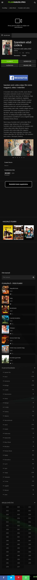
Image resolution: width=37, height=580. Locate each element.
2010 (18, 525)
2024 (29, 507)
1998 (18, 540)
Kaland (6, 429)
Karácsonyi (7, 433)
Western (6, 490)
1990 (7, 552)
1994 (29, 544)
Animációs (7, 381)
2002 (7, 537)
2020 (7, 514)
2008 (7, 529)
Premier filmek (8, 451)
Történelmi (7, 477)
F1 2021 (6, 407)
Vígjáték (24, 55)
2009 (29, 525)
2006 (29, 529)
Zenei (5, 494)
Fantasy (6, 411)
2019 (18, 514)
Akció (5, 376)
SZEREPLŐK (27, 61)
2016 (18, 518)
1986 (18, 555)
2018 (29, 514)
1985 (29, 555)
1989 (18, 552)
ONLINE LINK (27, 65)
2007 (18, 529)
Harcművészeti (8, 420)
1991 (29, 548)
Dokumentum (7, 394)
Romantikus (17, 55)
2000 (29, 537)
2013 (18, 522)
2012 (29, 522)
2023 (7, 510)
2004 (18, 533)
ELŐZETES (9, 65)
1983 (18, 559)
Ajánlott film (7, 372)
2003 (29, 533)
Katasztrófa (7, 438)
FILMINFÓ (10, 61)
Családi (6, 390)
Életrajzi (6, 403)
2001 (18, 537)
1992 (18, 548)
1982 (29, 559)
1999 (7, 540)
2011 (7, 525)
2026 (7, 507)
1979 (29, 563)
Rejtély (6, 455)
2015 (29, 518)
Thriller (6, 472)
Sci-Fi (5, 464)
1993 (7, 548)
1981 (7, 563)
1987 (7, 555)
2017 (7, 518)
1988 (29, 552)
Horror (6, 424)
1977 (18, 566)
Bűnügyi (6, 385)
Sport (5, 468)
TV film (6, 481)
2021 (29, 510)
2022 (18, 510)
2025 (18, 507)
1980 (18, 563)
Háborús (6, 416)
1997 (29, 540)
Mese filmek (7, 442)
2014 (7, 522)
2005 (7, 533)
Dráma (6, 398)
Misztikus (6, 446)
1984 (7, 559)
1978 (7, 566)
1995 (18, 544)
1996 (7, 544)
